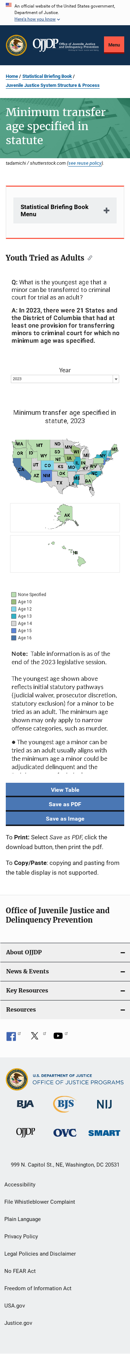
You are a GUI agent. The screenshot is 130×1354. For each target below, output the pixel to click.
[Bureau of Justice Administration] (25, 1109)
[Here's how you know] (65, 12)
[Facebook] (14, 1038)
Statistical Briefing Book (47, 76)
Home (12, 76)
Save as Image (65, 818)
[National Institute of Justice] (104, 1109)
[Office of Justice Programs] (16, 45)
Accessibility (19, 1184)
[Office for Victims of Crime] (65, 1138)
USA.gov (14, 1305)
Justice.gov (18, 1323)
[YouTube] (61, 1038)
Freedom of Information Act (38, 1288)
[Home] (66, 45)
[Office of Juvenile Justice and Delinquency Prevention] (25, 1139)
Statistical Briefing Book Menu (54, 210)
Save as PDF (65, 804)
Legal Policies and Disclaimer (40, 1254)
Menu (114, 45)
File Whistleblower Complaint (39, 1202)
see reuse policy (84, 163)
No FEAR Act (20, 1271)
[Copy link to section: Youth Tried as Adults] (88, 257)
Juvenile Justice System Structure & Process (53, 85)
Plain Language (22, 1219)
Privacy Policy (21, 1236)
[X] (37, 1038)
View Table (65, 789)
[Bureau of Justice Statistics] (65, 1114)
